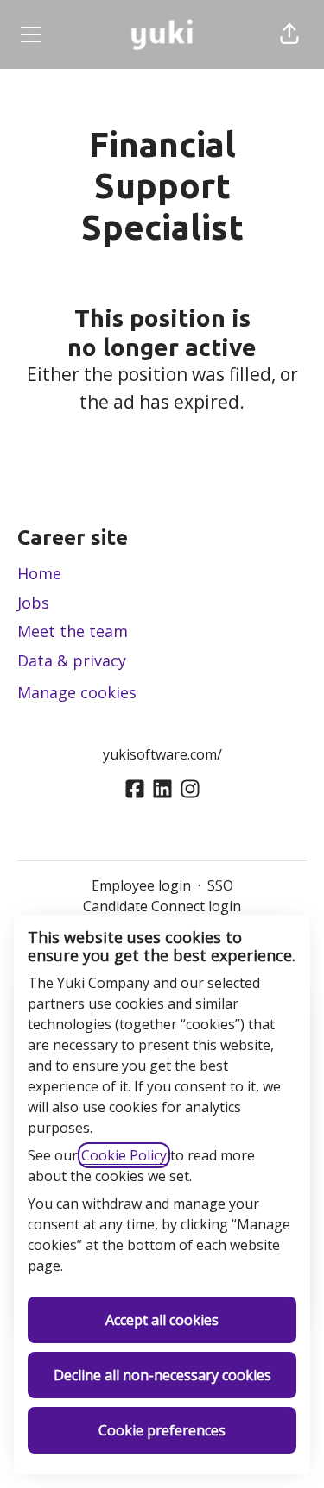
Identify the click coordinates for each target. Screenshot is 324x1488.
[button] (289, 34)
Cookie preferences (162, 1430)
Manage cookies (77, 692)
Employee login (141, 885)
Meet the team (72, 631)
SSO (220, 885)
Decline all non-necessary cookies (162, 1375)
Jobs (33, 602)
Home (39, 573)
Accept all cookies (162, 1319)
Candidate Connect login (162, 906)
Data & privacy (71, 660)
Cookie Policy (124, 1155)
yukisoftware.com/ (162, 754)
